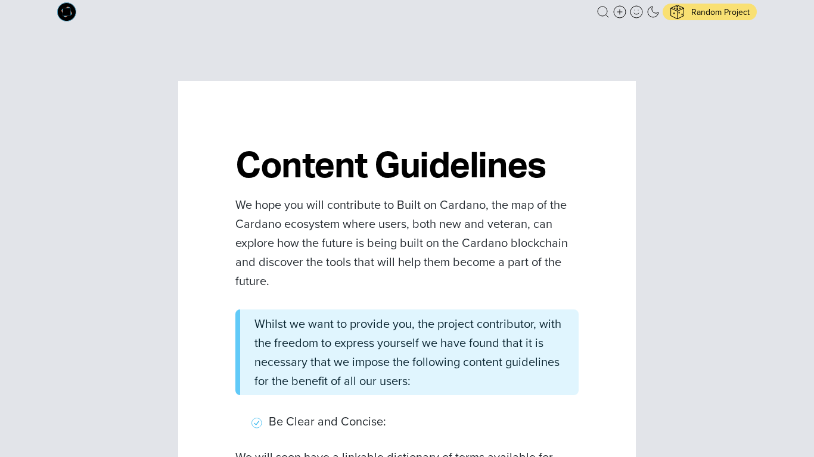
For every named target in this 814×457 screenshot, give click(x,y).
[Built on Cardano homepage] (66, 11)
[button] (603, 12)
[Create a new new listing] (620, 12)
